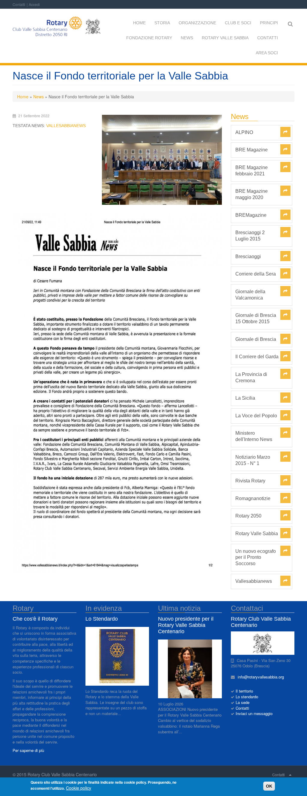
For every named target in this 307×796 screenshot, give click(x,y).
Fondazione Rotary (149, 37)
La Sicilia (245, 398)
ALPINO (244, 132)
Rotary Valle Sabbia (225, 37)
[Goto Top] (290, 774)
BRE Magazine (251, 149)
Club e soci (238, 22)
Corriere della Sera (255, 273)
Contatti (19, 4)
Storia (162, 22)
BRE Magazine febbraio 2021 (251, 170)
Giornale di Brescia (255, 339)
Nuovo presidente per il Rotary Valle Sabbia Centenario (185, 625)
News (187, 37)
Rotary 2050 (248, 515)
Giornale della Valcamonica (250, 294)
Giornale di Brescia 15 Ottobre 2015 (255, 318)
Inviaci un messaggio (254, 713)
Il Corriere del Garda (257, 356)
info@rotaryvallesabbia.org (263, 677)
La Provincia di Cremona (251, 377)
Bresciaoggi (248, 256)
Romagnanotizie (252, 498)
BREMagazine (251, 215)
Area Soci (267, 52)
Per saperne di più (28, 750)
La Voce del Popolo (256, 415)
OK (269, 786)
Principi (269, 22)
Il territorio (244, 691)
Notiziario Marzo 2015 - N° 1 (252, 460)
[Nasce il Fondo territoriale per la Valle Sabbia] (162, 160)
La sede (242, 702)
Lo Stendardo (101, 619)
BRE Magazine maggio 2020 (251, 194)
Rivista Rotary (250, 480)
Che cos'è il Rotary (35, 619)
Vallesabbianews (66, 125)
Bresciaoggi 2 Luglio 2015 (250, 235)
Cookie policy (78, 788)
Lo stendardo (247, 696)
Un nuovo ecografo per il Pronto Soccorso (255, 557)
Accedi (34, 4)
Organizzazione (197, 22)
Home (139, 22)
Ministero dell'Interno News (253, 436)
